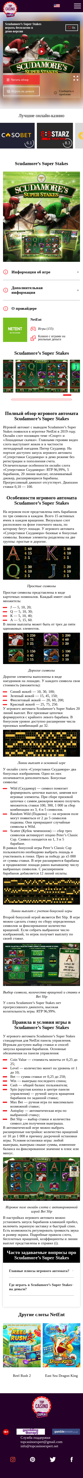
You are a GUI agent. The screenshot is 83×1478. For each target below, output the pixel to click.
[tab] (41, 1272)
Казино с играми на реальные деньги (51, 337)
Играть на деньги (22, 91)
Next (75, 376)
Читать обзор (20, 79)
